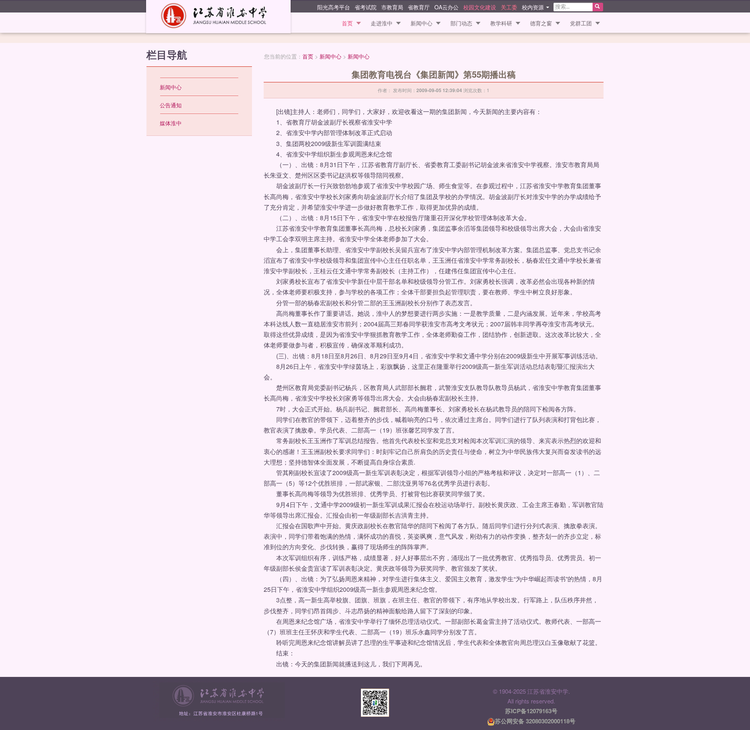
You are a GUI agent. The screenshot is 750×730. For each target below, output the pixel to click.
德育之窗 (541, 23)
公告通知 (171, 105)
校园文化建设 (479, 7)
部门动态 (461, 23)
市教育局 (392, 7)
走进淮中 (382, 23)
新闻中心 (421, 23)
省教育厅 (419, 7)
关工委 (509, 7)
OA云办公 (446, 7)
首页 (347, 23)
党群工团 (581, 23)
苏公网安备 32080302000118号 (535, 721)
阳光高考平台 (333, 7)
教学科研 (501, 23)
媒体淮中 (171, 123)
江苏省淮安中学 (218, 16)
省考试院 (366, 7)
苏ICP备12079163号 (531, 711)
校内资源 (533, 7)
